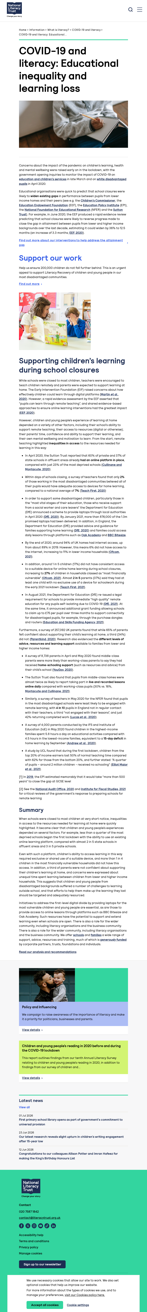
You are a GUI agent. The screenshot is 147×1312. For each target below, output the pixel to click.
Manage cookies (30, 1253)
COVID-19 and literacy (86, 29)
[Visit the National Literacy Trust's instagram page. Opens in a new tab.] (34, 1225)
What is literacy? (58, 29)
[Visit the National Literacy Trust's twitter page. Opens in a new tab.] (27, 1225)
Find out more (29, 284)
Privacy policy (28, 1247)
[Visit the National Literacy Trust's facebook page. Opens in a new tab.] (21, 1225)
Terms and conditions (34, 1241)
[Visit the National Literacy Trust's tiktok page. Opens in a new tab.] (46, 1225)
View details (43, 1031)
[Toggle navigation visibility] (139, 10)
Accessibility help (31, 1235)
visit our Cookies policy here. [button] (85, 1295)
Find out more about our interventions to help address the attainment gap (71, 242)
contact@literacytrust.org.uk (39, 1218)
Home (23, 29)
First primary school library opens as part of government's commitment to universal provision (71, 1122)
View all (24, 1107)
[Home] (14, 9)
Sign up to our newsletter (42, 1264)
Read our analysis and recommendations (47, 952)
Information (37, 29)
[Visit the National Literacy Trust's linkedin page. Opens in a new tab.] (53, 1225)
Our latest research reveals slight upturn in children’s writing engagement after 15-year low (71, 1139)
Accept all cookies (45, 1305)
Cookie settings (78, 1305)
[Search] (130, 9)
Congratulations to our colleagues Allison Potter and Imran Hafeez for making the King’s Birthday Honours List (68, 1156)
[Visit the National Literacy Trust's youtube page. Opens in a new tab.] (40, 1225)
